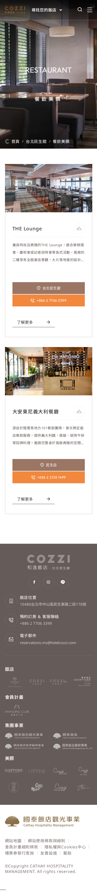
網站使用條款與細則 (46, 840)
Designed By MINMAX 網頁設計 (61, 877)
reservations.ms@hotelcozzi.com (48, 642)
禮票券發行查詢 (19, 853)
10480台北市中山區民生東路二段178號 (53, 604)
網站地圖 (13, 840)
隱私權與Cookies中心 (65, 847)
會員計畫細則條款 (21, 847)
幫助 (67, 853)
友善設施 (48, 853)
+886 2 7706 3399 (36, 623)
